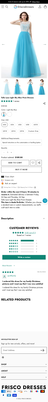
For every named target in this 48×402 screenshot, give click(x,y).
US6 (20, 124)
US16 (22, 131)
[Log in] (39, 6)
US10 (36, 124)
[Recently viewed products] (45, 200)
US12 (5, 131)
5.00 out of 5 (30, 232)
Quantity (4, 148)
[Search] (6, 6)
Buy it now (21, 169)
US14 (13, 131)
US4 (12, 124)
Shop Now (36, 2)
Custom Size (33, 131)
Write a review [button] (24, 257)
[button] (45, 206)
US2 (4, 124)
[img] (8, 272)
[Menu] (2, 6)
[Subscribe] (42, 350)
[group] (6, 87)
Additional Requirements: (10, 138)
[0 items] (45, 6)
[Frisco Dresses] (23, 7)
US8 (27, 124)
